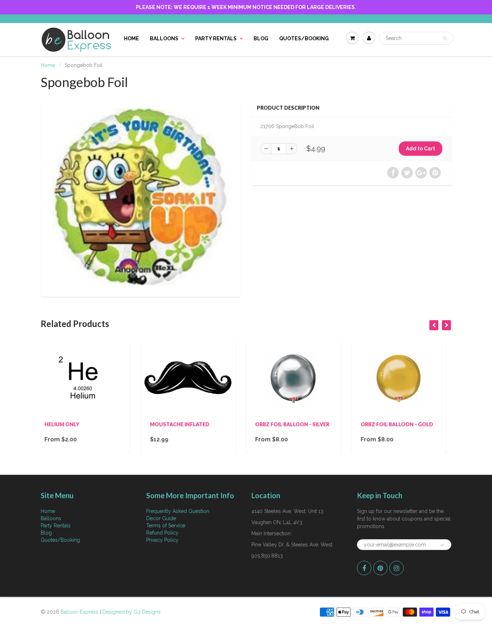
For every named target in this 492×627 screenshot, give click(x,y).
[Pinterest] (380, 568)
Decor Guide (161, 518)
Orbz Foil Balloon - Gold (304, 424)
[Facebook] (364, 568)
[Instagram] (396, 568)
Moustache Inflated (86, 424)
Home (131, 38)
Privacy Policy (162, 540)
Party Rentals (216, 38)
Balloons (164, 38)
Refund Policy (162, 533)
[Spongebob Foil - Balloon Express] (141, 197)
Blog (261, 38)
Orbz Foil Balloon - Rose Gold (408, 427)
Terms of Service (165, 525)
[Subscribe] (442, 545)
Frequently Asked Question (177, 511)
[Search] (444, 38)
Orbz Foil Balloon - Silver (199, 424)
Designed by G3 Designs (131, 612)
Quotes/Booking (304, 38)
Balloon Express (79, 612)
